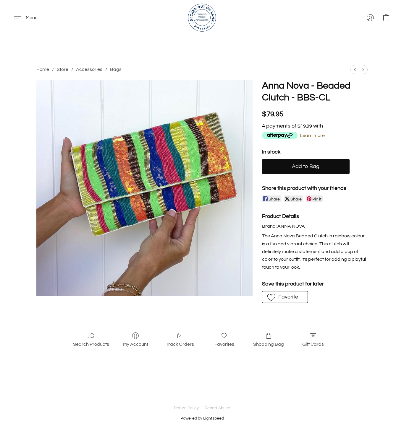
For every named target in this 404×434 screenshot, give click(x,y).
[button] (202, 17)
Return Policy (186, 408)
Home (42, 69)
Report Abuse (217, 408)
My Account (135, 344)
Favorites (224, 344)
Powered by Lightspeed (202, 418)
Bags (116, 69)
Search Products (91, 344)
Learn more (312, 135)
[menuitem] (355, 69)
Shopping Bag (268, 344)
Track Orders (180, 344)
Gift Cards (313, 344)
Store (62, 69)
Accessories (89, 69)
